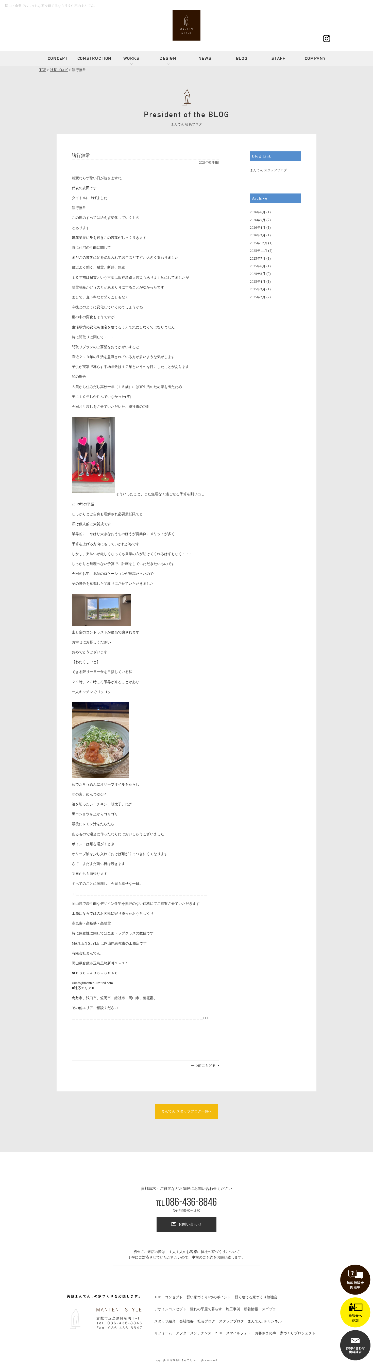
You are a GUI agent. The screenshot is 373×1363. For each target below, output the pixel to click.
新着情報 (251, 1309)
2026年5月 (257, 220)
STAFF (278, 58)
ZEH (218, 1333)
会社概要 (186, 1321)
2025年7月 (257, 258)
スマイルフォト (238, 1333)
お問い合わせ (190, 1224)
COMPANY (315, 58)
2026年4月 (257, 227)
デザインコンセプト (170, 1309)
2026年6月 (257, 212)
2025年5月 (257, 274)
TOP (157, 1297)
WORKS (131, 58)
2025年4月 (257, 282)
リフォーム (163, 1333)
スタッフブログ (231, 1321)
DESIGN (168, 58)
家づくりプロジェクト (297, 1333)
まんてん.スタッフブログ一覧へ (186, 1111)
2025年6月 (257, 266)
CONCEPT (58, 58)
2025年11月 (258, 251)
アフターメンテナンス (193, 1333)
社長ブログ (206, 1321)
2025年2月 (257, 297)
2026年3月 (257, 235)
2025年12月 (258, 243)
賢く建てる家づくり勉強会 (256, 1297)
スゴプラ (269, 1309)
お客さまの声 (265, 1333)
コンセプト (174, 1297)
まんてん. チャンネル (265, 1321)
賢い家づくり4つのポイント (209, 1297)
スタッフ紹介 (165, 1321)
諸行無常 (81, 155)
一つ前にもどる (203, 1066)
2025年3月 (257, 289)
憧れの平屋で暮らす (206, 1309)
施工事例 (233, 1309)
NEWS (205, 58)
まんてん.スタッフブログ (268, 170)
